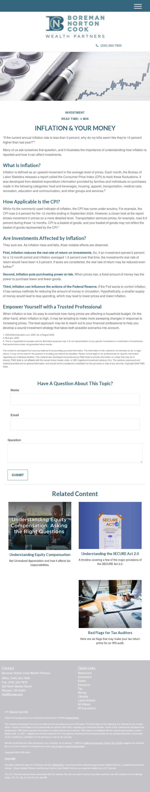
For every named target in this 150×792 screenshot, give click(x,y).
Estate (82, 681)
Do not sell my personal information (68, 746)
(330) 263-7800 (111, 45)
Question (14, 440)
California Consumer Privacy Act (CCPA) (103, 742)
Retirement (85, 673)
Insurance (84, 685)
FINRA (55, 764)
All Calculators (87, 708)
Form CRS (10, 758)
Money (82, 692)
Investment (85, 677)
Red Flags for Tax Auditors (110, 633)
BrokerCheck (72, 717)
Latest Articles (86, 700)
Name (15, 390)
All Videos (84, 704)
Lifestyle (83, 696)
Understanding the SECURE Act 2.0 (110, 553)
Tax (80, 688)
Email (15, 415)
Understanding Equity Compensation (40, 554)
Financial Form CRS (18, 711)
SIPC (61, 764)
